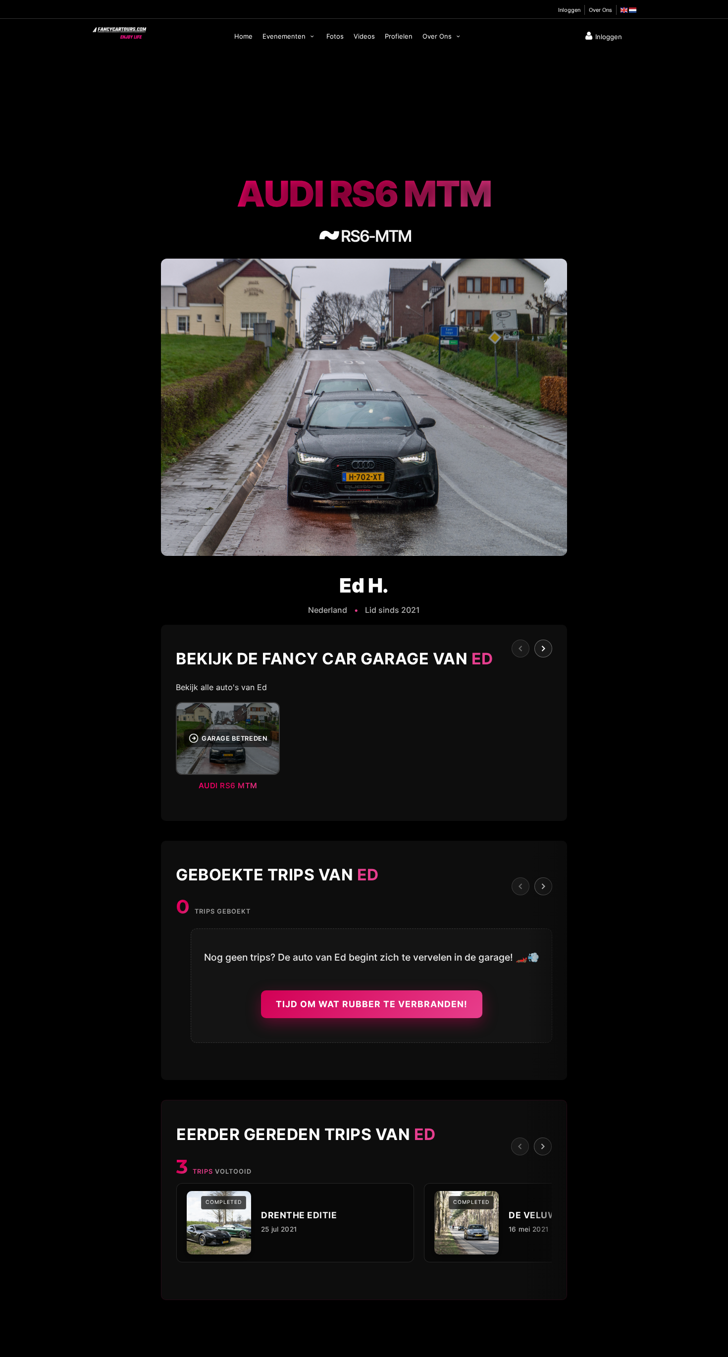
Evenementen (285, 36)
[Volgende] (543, 648)
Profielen (399, 36)
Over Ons (600, 9)
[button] (364, 749)
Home (243, 36)
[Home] (119, 31)
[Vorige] (520, 648)
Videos (364, 36)
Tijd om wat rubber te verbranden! (372, 1004)
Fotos (335, 36)
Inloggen (569, 9)
